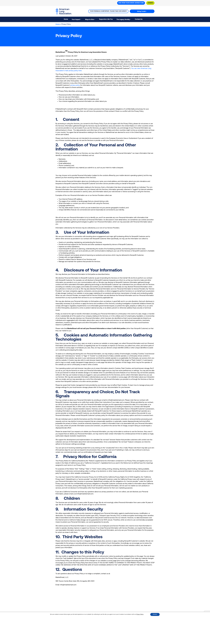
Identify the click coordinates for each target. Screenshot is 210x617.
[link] (146, 19)
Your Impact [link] (76, 19)
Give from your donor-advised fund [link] (131, 3)
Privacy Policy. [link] (140, 614)
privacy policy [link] (75, 85)
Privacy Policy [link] (95, 608)
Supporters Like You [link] (106, 19)
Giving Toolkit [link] (141, 11)
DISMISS (155, 614)
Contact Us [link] (138, 19)
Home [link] (66, 19)
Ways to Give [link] (89, 19)
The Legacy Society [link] (123, 19)
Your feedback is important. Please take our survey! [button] (108, 11)
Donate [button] (150, 3)
